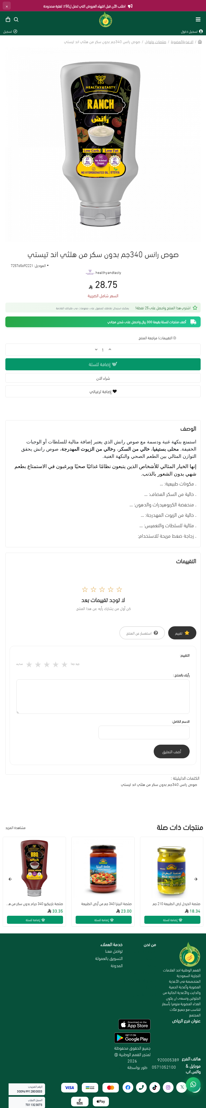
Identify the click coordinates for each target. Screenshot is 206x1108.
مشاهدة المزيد (15, 827)
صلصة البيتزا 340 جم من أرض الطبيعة (106, 903)
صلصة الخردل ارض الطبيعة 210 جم (176, 903)
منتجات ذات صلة (180, 827)
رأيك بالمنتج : (181, 674)
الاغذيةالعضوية (182, 41)
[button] (195, 879)
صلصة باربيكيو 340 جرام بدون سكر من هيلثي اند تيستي (34, 903)
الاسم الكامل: (181, 721)
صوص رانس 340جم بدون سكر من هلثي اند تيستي (159, 784)
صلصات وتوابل (155, 41)
